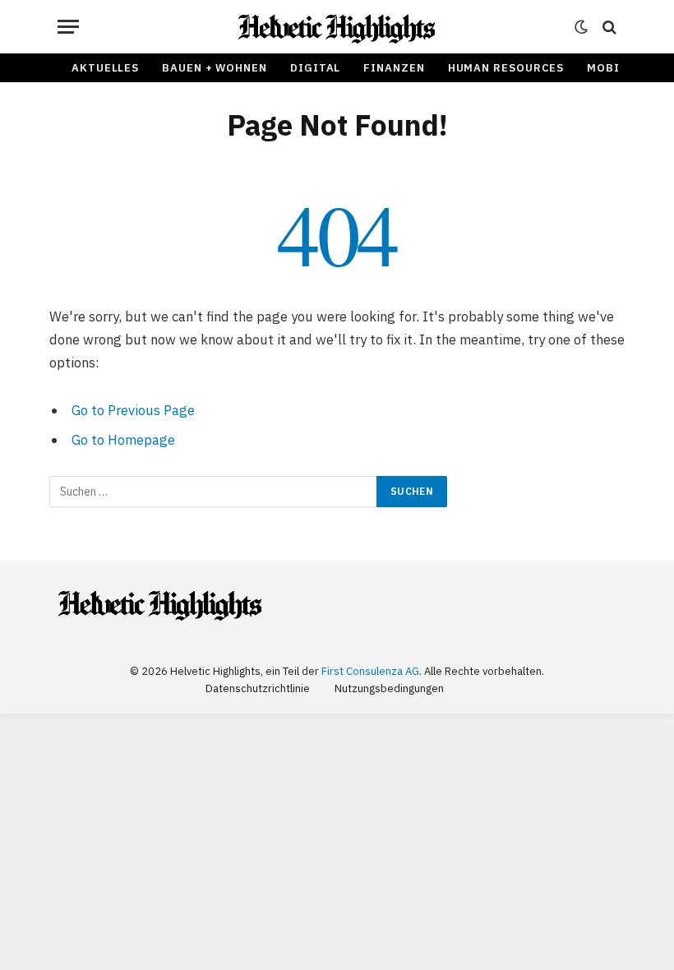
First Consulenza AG (370, 671)
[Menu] (68, 26)
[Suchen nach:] (213, 491)
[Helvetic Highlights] (337, 27)
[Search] (607, 26)
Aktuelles (105, 68)
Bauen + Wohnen (214, 68)
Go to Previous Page (133, 410)
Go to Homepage (123, 440)
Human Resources (506, 68)
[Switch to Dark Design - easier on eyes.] (581, 27)
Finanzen (393, 68)
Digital (315, 68)
